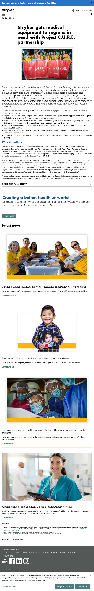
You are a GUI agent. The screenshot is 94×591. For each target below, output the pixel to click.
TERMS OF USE (9, 556)
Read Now (52, 3)
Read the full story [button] (14, 183)
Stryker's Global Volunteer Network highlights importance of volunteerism (44, 286)
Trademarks (9, 569)
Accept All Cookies (64, 587)
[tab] (47, 184)
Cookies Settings (9, 586)
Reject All (83, 587)
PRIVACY (7, 552)
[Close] (90, 575)
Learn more (9, 216)
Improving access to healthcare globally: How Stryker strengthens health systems (43, 431)
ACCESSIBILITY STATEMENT (26, 552)
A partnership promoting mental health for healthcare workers (37, 506)
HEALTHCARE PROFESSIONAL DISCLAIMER (59, 552)
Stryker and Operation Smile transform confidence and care (35, 358)
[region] (47, 581)
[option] (47, 207)
